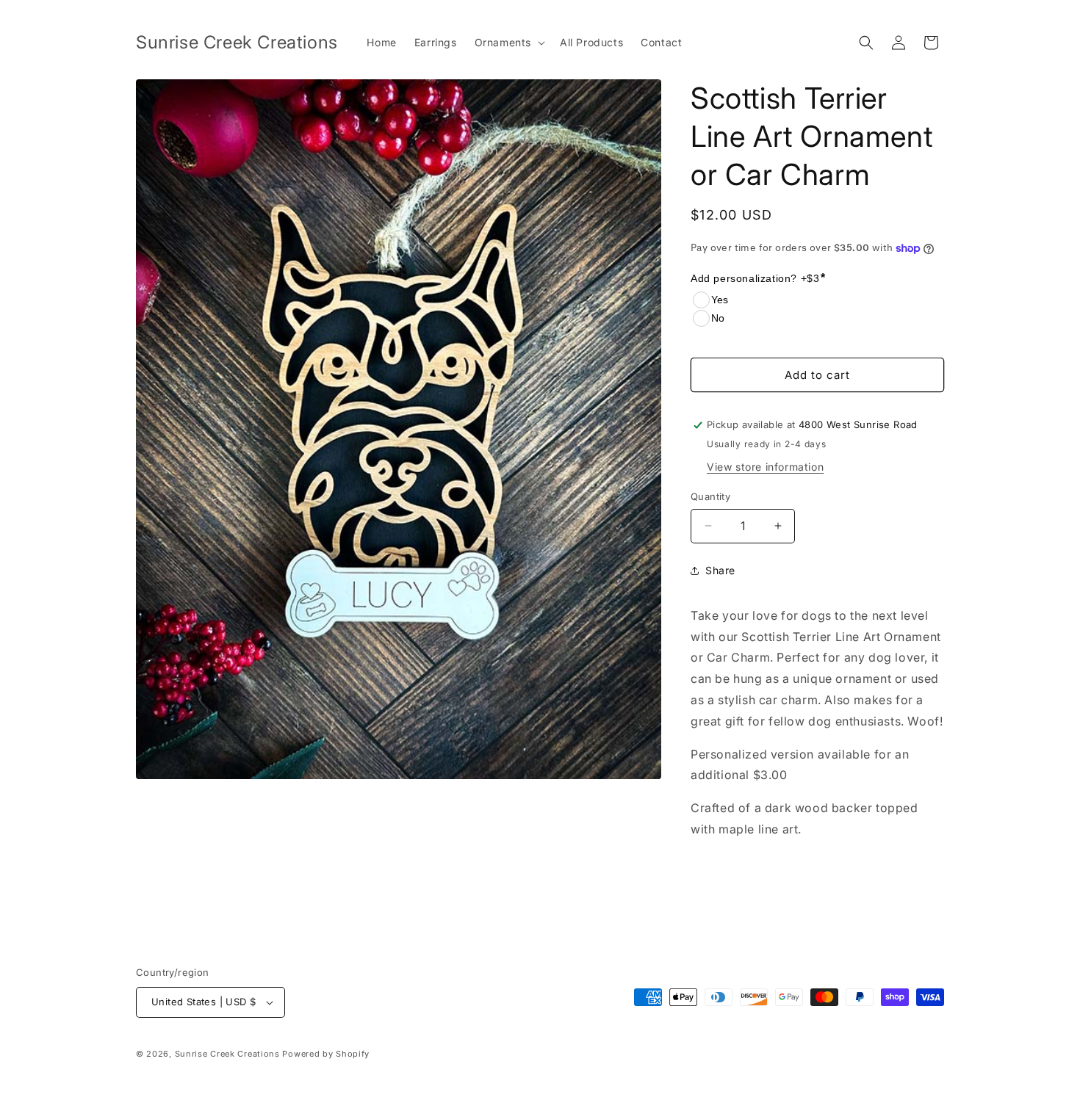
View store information (765, 466)
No (717, 318)
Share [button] (720, 570)
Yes (719, 299)
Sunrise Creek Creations (227, 1054)
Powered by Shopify (326, 1054)
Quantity (710, 496)
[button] (508, 42)
